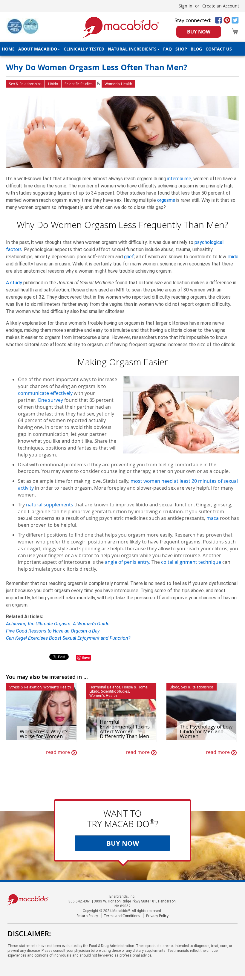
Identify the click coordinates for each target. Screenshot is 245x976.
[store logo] (121, 27)
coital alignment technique (191, 562)
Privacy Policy (157, 915)
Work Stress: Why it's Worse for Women (44, 734)
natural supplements (49, 504)
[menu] (122, 49)
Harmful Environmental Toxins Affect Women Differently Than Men (125, 729)
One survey (50, 400)
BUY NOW (198, 31)
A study (14, 282)
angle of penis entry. (127, 562)
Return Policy (87, 915)
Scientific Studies (79, 83)
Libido (53, 83)
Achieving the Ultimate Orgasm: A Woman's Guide (57, 624)
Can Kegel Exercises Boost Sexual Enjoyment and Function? (68, 638)
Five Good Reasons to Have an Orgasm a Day (52, 631)
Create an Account (220, 6)
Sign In (185, 6)
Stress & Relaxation (25, 687)
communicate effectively (45, 393)
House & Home (135, 687)
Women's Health (118, 83)
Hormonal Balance (104, 687)
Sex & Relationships (25, 83)
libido (232, 256)
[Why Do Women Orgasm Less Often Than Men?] (122, 132)
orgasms (166, 200)
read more (58, 752)
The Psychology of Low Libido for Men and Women (206, 731)
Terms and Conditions (122, 915)
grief (129, 256)
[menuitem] (8, 49)
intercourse (179, 178)
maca (212, 518)
